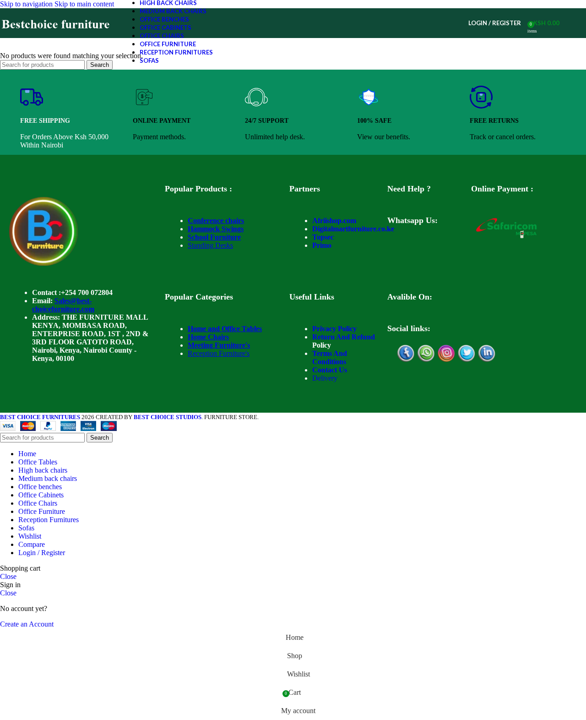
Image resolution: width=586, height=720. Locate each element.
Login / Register (41, 552)
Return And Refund (343, 337)
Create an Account (27, 624)
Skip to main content (84, 4)
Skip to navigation (27, 4)
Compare (31, 544)
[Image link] (43, 263)
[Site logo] (56, 38)
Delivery (324, 378)
